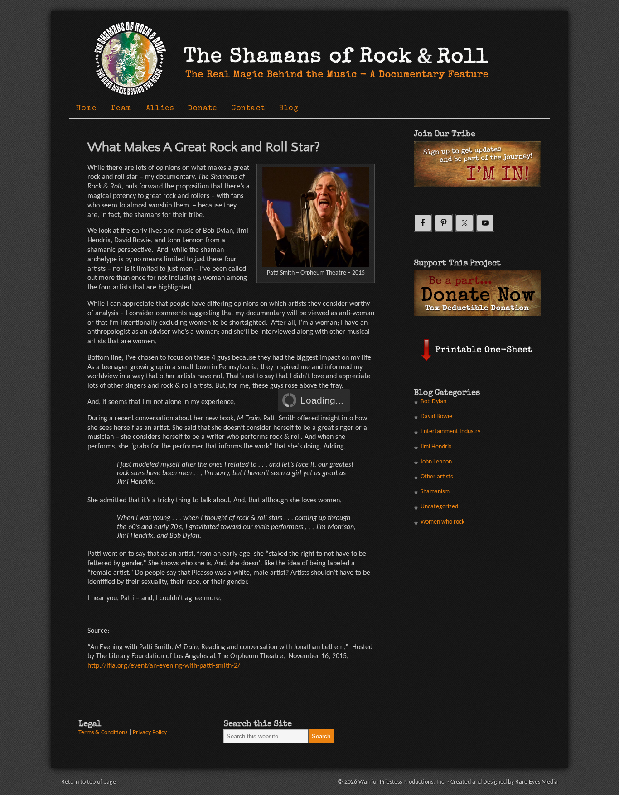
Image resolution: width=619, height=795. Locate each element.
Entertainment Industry (450, 431)
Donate (203, 108)
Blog (289, 108)
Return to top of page (88, 782)
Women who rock (442, 522)
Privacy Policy (150, 732)
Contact (248, 108)
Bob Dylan (433, 401)
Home (86, 108)
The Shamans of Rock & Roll (287, 22)
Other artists (437, 476)
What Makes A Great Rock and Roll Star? (203, 147)
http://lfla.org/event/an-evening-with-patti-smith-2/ (163, 666)
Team (121, 108)
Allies (160, 108)
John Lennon (436, 461)
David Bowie (436, 416)
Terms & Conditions (102, 732)
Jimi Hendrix (436, 446)
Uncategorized (439, 506)
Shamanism (435, 491)
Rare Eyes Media (536, 782)
